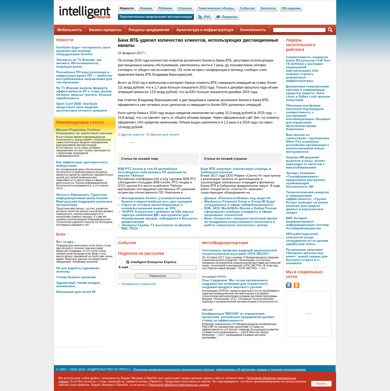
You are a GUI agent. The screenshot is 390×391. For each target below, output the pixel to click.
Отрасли (185, 8)
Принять (321, 383)
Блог (61, 234)
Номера (146, 8)
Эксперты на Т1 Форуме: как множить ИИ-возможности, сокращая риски (79, 63)
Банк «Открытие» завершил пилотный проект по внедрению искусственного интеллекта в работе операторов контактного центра (241, 222)
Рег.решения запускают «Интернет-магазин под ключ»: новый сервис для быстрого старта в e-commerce (306, 256)
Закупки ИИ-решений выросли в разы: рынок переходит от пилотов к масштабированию (305, 162)
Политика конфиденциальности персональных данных (173, 369)
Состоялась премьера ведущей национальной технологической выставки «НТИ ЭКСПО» (239, 252)
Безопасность (253, 30)
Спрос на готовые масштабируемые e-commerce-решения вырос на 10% (152, 206)
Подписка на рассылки (141, 253)
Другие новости (132, 134)
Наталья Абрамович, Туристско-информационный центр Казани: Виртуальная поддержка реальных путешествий (84, 200)
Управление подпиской (138, 284)
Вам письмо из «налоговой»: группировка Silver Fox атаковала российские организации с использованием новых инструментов (307, 143)
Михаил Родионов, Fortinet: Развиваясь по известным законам (84, 131)
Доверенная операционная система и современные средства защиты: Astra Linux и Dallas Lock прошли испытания (308, 93)
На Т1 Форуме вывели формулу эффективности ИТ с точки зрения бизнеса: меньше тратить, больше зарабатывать (83, 93)
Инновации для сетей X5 (75, 291)
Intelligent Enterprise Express (153, 262)
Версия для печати (165, 134)
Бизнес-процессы (105, 30)
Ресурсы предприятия (149, 30)
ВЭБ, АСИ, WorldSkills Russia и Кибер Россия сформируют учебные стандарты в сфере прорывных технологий (240, 212)
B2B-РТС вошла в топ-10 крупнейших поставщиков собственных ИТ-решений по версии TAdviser (152, 172)
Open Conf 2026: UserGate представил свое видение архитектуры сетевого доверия (81, 107)
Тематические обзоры (216, 8)
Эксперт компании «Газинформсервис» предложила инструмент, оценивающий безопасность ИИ (306, 179)
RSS (207, 16)
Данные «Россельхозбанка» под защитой (237, 198)
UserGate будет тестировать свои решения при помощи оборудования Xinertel (83, 51)
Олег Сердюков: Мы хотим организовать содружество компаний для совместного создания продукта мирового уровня (235, 284)
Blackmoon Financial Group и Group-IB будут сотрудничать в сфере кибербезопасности (239, 203)
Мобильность (69, 30)
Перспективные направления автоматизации (156, 16)
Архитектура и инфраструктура (204, 30)
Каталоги (268, 8)
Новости (127, 8)
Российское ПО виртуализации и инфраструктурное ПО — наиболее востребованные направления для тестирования (84, 77)
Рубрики (165, 8)
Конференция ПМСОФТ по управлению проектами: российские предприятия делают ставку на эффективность (238, 317)
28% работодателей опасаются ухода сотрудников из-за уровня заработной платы (307, 239)
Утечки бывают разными (76, 277)
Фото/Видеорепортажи (225, 243)
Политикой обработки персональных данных (179, 384)
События (247, 8)
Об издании (291, 8)
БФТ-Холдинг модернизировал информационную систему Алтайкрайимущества (307, 223)
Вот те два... (66, 241)
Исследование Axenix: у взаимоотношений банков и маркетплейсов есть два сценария (156, 199)
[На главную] (84, 18)
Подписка (229, 16)
